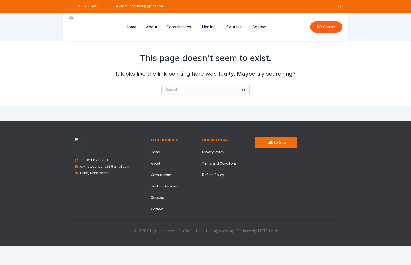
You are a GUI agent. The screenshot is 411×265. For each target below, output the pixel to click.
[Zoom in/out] (7, 251)
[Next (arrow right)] (22, 259)
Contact (259, 26)
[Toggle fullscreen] (22, 251)
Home (130, 26)
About (151, 26)
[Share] (38, 251)
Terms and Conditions (219, 163)
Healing (208, 26)
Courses (233, 26)
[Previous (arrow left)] (7, 259)
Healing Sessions (164, 186)
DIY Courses (326, 26)
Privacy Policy (213, 152)
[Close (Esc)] (53, 251)
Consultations (178, 26)
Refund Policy (213, 175)
